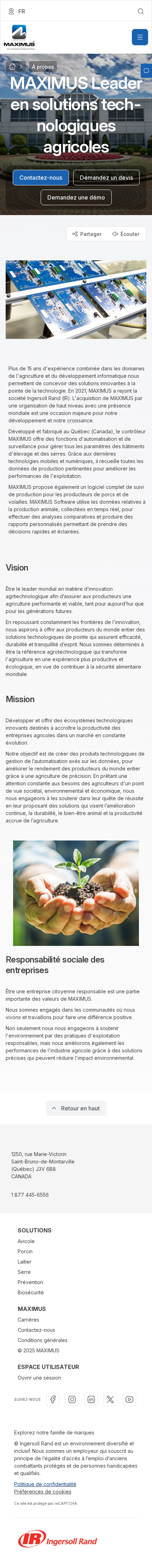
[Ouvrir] (140, 37)
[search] (141, 11)
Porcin (25, 1251)
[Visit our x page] (110, 1399)
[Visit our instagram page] (72, 1399)
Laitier (24, 1262)
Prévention (30, 1282)
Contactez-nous (36, 1330)
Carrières (28, 1320)
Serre (24, 1272)
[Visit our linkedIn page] (91, 1399)
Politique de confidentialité (45, 1484)
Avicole (26, 1241)
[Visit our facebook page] (53, 1399)
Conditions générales (43, 1340)
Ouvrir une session (39, 1378)
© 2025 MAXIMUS (38, 1350)
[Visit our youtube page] (129, 1399)
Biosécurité (31, 1292)
